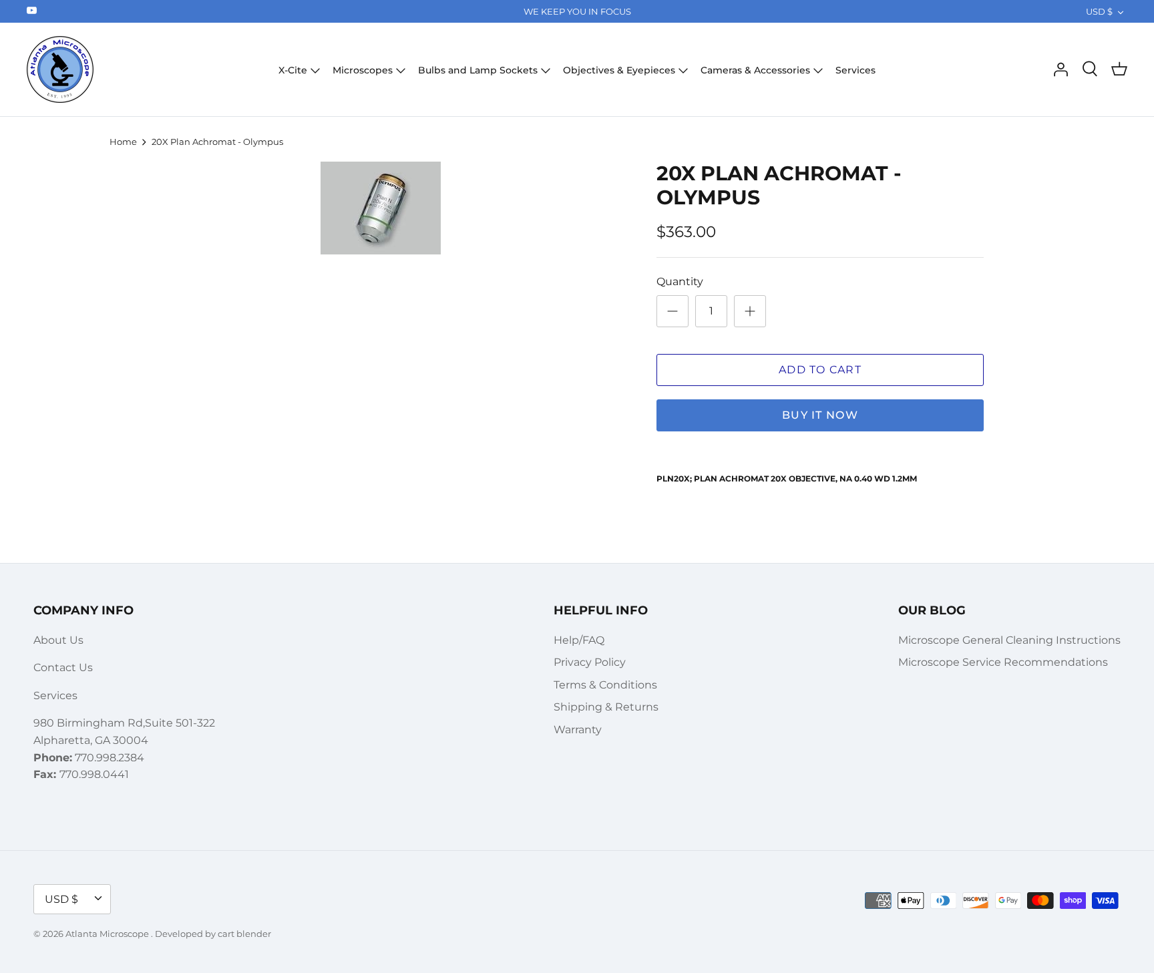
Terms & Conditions (605, 684)
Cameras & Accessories (755, 70)
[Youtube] (32, 10)
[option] (380, 208)
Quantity (679, 281)
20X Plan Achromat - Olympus (217, 141)
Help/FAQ (579, 640)
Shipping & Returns (606, 707)
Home (123, 141)
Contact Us (63, 667)
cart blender (244, 933)
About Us (58, 640)
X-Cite (292, 70)
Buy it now (820, 415)
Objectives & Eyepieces (619, 70)
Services (855, 70)
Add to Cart (820, 369)
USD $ (1099, 11)
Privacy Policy (590, 662)
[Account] (1060, 69)
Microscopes (363, 70)
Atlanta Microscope (108, 933)
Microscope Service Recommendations (1003, 662)
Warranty (578, 729)
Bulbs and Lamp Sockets (478, 70)
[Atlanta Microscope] (60, 69)
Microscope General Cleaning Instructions (1009, 640)
